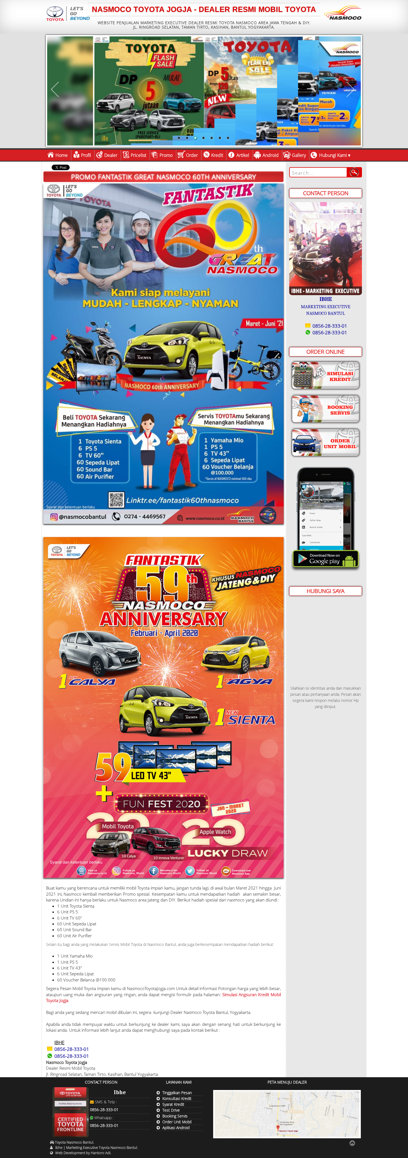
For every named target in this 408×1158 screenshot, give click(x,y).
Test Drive (171, 1110)
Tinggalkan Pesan (177, 1092)
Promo (166, 155)
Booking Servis (175, 1116)
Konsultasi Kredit (177, 1098)
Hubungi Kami (333, 155)
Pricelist (138, 155)
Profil (86, 155)
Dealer (110, 155)
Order (192, 155)
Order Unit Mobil (177, 1121)
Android (271, 155)
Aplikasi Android (176, 1127)
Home (62, 155)
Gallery (299, 155)
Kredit (217, 155)
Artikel (242, 155)
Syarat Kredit (173, 1104)
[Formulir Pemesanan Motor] (325, 441)
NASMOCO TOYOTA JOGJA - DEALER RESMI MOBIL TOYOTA (204, 9)
